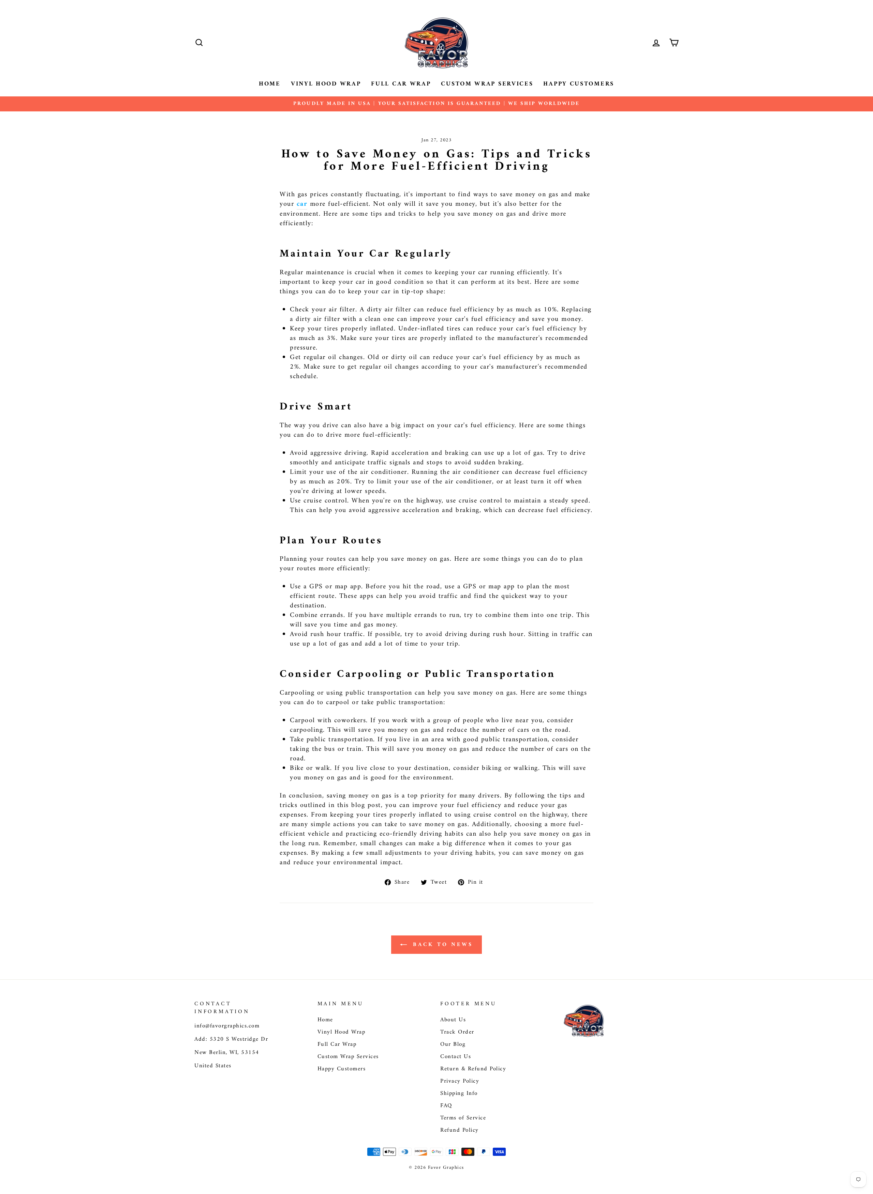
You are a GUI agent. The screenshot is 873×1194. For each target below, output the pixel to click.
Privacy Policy (459, 1081)
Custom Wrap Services (487, 84)
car (302, 205)
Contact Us (455, 1057)
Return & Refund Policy (473, 1069)
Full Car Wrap (401, 84)
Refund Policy (459, 1130)
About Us (453, 1020)
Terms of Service (463, 1118)
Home (270, 84)
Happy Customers (578, 84)
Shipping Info (459, 1093)
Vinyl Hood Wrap (326, 84)
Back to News (441, 944)
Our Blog (452, 1044)
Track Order (457, 1032)
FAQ (446, 1106)
